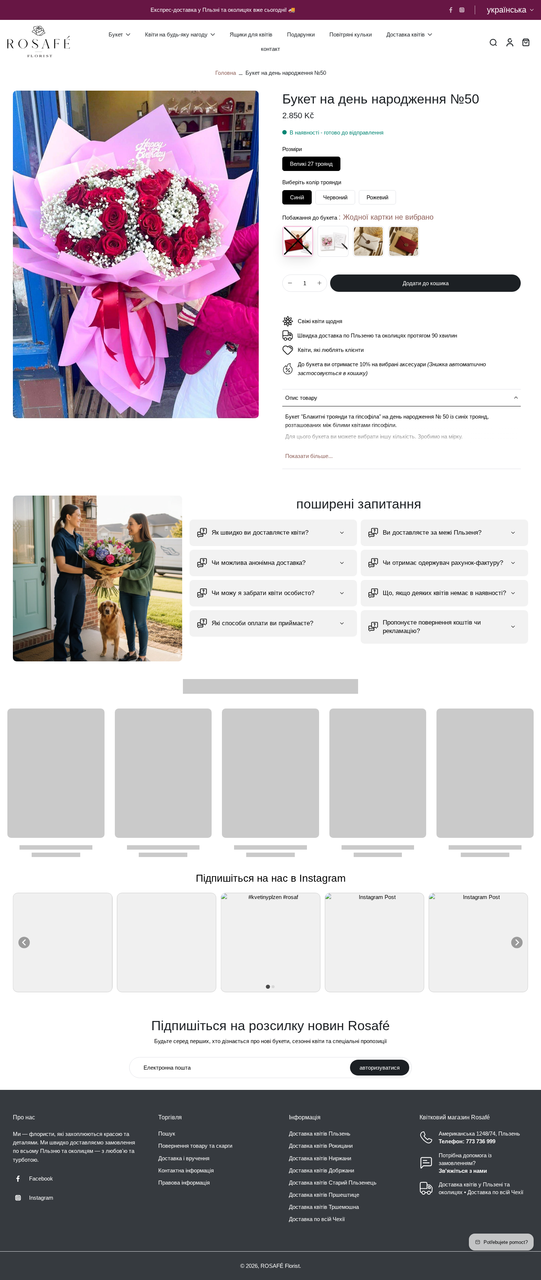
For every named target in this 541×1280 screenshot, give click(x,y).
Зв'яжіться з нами (463, 1171)
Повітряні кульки (350, 34)
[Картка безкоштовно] (333, 241)
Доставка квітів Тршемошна (324, 1207)
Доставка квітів (405, 34)
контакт (270, 48)
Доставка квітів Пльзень (319, 1134)
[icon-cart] (525, 42)
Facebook (41, 1178)
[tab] (268, 987)
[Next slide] (517, 942)
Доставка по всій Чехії (317, 1219)
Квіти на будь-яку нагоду (176, 34)
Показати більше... (309, 456)
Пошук (166, 1134)
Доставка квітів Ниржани (320, 1158)
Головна (225, 73)
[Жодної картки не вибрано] (297, 241)
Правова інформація (184, 1182)
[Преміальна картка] (368, 241)
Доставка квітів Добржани (321, 1170)
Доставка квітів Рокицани (321, 1146)
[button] (425, 283)
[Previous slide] (24, 942)
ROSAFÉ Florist (280, 1266)
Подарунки (301, 34)
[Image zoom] (136, 254)
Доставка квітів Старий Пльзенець (332, 1182)
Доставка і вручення (183, 1158)
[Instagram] (461, 10)
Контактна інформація (186, 1170)
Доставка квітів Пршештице (324, 1195)
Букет (116, 34)
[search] (493, 41)
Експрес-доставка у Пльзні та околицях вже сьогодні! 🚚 (223, 10)
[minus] (290, 282)
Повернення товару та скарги (195, 1146)
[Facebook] (450, 10)
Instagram (41, 1198)
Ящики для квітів (251, 34)
